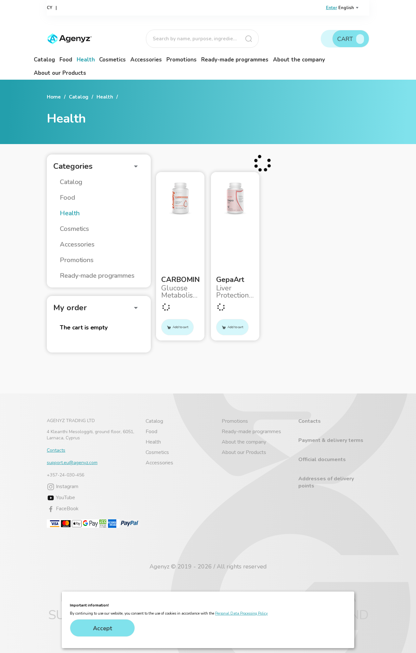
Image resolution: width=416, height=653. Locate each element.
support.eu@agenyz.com (72, 463)
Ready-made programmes (234, 59)
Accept (102, 628)
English (346, 8)
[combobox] (202, 38)
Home (54, 97)
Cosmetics (112, 59)
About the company (299, 59)
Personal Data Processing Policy (241, 613)
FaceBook (67, 508)
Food (65, 59)
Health (86, 59)
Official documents (322, 459)
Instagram (66, 486)
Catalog (44, 59)
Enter (331, 8)
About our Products (60, 73)
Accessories (146, 59)
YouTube (65, 497)
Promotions (181, 59)
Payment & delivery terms (330, 440)
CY (49, 8)
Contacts (56, 450)
